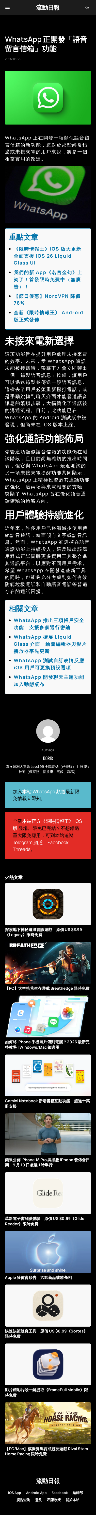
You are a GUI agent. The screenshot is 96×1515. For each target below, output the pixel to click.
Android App (36, 1492)
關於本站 (73, 1499)
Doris (48, 758)
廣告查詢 (23, 1499)
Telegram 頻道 (28, 842)
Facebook (58, 842)
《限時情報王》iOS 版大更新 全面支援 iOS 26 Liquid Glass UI (50, 256)
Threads (22, 849)
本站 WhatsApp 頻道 (43, 791)
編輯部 (78, 1492)
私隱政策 (54, 1499)
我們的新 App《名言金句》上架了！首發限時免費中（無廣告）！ (48, 279)
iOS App (14, 1492)
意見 (38, 1499)
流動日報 (48, 7)
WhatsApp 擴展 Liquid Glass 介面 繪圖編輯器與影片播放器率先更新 (50, 644)
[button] (7, 7)
